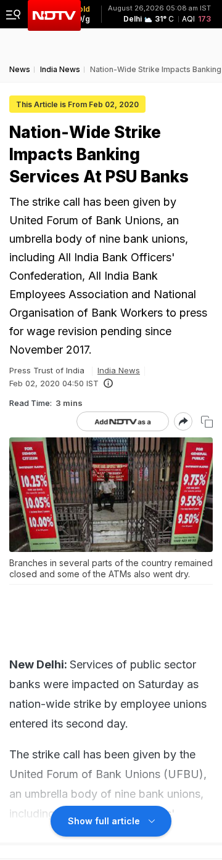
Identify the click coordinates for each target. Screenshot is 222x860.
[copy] (207, 422)
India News (118, 370)
